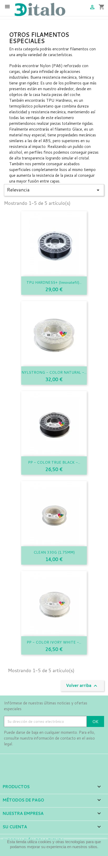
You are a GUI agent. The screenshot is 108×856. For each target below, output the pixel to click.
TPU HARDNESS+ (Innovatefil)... (54, 282)
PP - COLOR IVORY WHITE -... (54, 642)
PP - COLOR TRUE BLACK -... (54, 462)
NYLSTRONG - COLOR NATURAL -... (54, 372)
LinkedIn (37, 761)
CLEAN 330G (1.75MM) (54, 552)
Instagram (23, 761)
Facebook (8, 761)
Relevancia (54, 189)
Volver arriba (82, 685)
